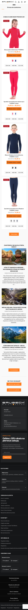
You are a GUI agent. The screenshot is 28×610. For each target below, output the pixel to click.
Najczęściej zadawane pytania (8, 512)
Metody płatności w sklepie (7, 508)
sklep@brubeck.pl (8, 415)
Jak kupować (4, 503)
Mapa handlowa (4, 528)
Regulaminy (3, 545)
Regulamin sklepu (5, 541)
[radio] (13, 60)
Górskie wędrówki (12, 273)
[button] (25, 2)
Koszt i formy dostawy (6, 510)
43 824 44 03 (7, 411)
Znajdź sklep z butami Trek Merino (9, 525)
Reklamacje (3, 500)
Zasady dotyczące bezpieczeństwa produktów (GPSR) (14, 548)
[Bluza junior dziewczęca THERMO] (14, 33)
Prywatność (10, 607)
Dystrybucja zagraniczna (6, 530)
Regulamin (3, 607)
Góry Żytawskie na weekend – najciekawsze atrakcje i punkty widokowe (14, 269)
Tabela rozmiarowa (5, 505)
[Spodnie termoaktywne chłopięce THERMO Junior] (14, 192)
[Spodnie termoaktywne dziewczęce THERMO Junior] (14, 85)
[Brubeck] (14, 403)
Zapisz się (7, 457)
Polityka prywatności (6, 543)
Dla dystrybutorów (5, 532)
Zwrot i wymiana (5, 498)
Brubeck (6, 273)
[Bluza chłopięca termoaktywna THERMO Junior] (14, 138)
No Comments (20, 273)
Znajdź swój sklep (5, 523)
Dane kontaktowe (5, 520)
